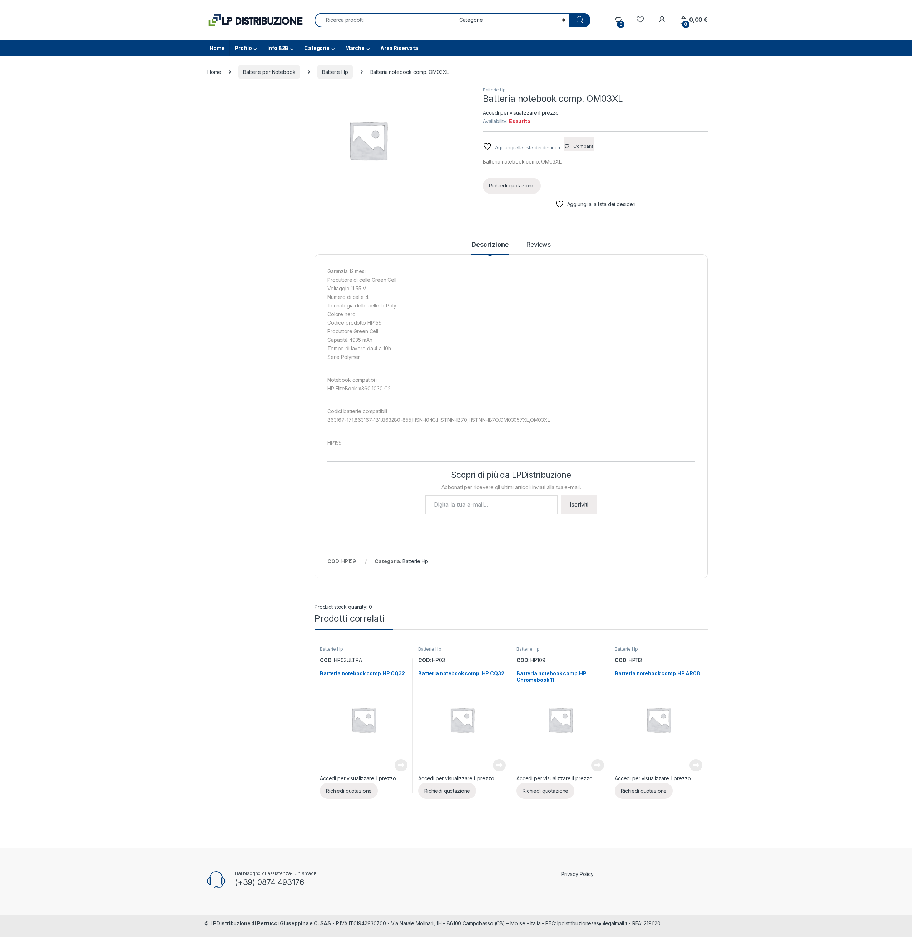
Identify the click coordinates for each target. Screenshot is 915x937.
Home (216, 48)
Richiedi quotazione (512, 185)
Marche (355, 48)
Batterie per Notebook (269, 72)
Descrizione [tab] (490, 244)
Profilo (243, 48)
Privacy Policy (577, 874)
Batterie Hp (335, 72)
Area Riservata (399, 48)
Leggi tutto (401, 765)
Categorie (317, 48)
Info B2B (277, 48)
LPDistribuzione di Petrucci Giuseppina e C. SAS (270, 923)
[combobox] (385, 20)
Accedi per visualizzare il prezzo (521, 113)
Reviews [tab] (538, 244)
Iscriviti (579, 504)
